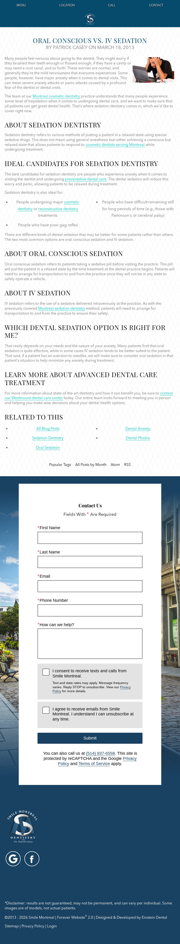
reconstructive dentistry (58, 208)
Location (67, 5)
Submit (90, 738)
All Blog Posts (47, 428)
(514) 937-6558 (100, 753)
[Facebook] (31, 858)
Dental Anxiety (137, 428)
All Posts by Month (90, 464)
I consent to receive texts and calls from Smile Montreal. (91, 681)
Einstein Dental (154, 917)
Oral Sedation (48, 447)
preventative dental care (85, 179)
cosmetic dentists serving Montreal (115, 144)
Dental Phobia (138, 437)
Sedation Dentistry (48, 437)
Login (52, 926)
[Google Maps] (13, 858)
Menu (21, 5)
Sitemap (12, 926)
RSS (127, 464)
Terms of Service (94, 763)
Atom (115, 464)
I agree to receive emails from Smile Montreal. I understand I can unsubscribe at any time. (93, 714)
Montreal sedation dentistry (61, 308)
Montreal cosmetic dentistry (56, 96)
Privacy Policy (33, 926)
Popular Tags (60, 464)
